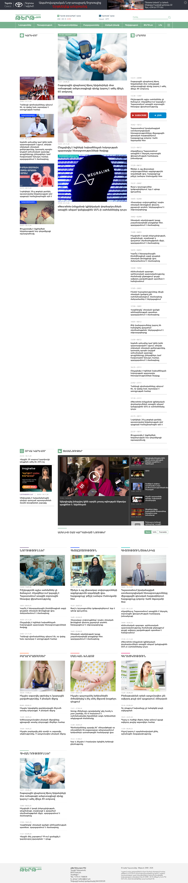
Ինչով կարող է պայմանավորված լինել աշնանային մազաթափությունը (139, 732)
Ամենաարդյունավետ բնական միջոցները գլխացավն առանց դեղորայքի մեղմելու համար (42, 721)
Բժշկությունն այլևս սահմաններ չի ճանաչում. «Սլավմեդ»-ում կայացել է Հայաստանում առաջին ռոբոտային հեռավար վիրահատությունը (148, 103)
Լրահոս (141, 35)
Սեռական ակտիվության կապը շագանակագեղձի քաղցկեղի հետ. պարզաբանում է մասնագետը (147, 222)
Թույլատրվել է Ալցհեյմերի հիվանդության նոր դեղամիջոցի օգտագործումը (35, 231)
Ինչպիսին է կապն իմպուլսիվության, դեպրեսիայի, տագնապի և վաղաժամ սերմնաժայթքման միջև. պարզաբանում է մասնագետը (148, 239)
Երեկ (154, 532)
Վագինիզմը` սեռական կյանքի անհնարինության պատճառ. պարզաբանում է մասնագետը (145, 312)
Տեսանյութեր (72, 450)
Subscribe (140, 115)
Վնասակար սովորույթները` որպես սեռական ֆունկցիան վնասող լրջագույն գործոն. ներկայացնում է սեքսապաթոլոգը (147, 206)
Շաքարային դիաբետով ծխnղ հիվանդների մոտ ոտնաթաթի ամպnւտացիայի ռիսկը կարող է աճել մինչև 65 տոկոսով (91, 88)
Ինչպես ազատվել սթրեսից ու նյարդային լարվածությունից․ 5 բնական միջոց (42, 697)
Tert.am (28, 17)
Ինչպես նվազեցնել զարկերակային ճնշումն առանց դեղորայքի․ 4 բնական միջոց (40, 709)
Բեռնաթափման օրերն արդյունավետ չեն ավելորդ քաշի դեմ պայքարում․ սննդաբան (144, 697)
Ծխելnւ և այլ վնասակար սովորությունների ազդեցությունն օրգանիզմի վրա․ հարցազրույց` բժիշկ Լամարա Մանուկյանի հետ (147, 172)
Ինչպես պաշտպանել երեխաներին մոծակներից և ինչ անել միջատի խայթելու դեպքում (93, 698)
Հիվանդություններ (67, 35)
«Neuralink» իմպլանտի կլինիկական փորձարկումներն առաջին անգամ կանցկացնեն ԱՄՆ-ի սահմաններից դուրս (92, 208)
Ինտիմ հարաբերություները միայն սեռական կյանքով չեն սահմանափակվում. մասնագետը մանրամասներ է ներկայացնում (147, 295)
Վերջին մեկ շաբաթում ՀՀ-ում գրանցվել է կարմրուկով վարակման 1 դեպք (40, 837)
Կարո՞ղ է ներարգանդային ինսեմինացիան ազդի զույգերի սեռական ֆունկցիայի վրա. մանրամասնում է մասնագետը (145, 257)
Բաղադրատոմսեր (33, 656)
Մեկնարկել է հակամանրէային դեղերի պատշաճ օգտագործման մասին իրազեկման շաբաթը (35, 500)
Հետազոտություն (28, 115)
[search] (169, 17)
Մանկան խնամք (82, 656)
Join (159, 115)
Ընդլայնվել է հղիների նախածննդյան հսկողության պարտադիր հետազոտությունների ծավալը (88, 149)
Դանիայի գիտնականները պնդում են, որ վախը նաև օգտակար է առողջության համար (36, 107)
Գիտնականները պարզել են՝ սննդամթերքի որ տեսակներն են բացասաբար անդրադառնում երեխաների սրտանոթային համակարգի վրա (92, 729)
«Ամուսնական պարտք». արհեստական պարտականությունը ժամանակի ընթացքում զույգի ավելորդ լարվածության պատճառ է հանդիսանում (148, 276)
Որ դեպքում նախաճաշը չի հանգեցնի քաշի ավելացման (142, 709)
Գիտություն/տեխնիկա (68, 156)
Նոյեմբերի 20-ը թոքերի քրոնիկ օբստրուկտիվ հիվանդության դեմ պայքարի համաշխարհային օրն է (36, 193)
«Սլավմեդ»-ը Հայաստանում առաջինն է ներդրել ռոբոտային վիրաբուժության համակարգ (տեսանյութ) (146, 154)
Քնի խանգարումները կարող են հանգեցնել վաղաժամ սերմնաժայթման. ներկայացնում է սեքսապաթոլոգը (147, 329)
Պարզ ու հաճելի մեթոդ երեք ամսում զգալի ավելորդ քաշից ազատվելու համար (142, 721)
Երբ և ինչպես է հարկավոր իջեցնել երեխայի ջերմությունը (92, 742)
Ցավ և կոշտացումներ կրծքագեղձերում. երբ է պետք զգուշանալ (145, 189)
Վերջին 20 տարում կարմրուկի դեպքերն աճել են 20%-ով (35, 460)
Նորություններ (28, 78)
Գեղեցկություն (133, 656)
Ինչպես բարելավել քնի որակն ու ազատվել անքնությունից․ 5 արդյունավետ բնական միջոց (43, 732)
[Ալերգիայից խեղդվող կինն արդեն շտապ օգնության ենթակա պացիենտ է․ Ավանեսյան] (94, 476)
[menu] (169, 25)
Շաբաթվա (163, 532)
